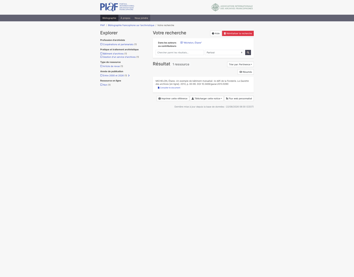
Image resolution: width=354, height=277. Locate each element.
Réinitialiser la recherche (239, 33)
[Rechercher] (248, 52)
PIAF (102, 25)
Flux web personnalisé (240, 98)
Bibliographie (109, 18)
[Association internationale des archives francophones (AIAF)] (232, 7)
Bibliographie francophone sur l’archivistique (131, 25)
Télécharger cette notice (207, 98)
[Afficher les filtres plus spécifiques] (129, 75)
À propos (125, 18)
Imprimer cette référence (174, 98)
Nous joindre (141, 18)
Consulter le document (170, 87)
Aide (217, 33)
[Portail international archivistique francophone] (117, 7)
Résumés (247, 71)
